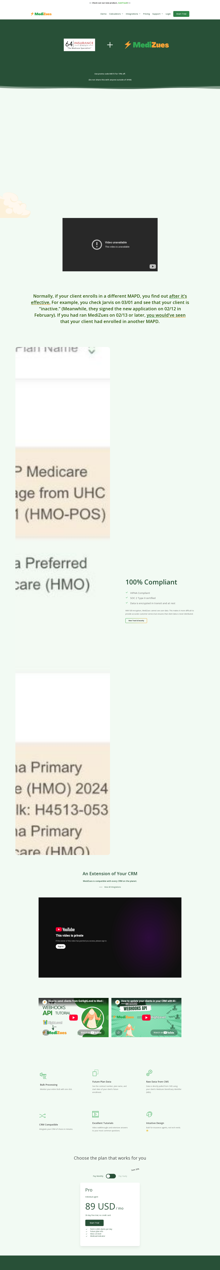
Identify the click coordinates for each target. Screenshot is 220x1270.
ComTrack (122, 3)
